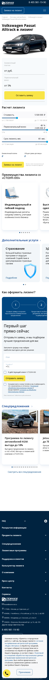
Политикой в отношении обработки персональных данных (24, 654)
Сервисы (6, 594)
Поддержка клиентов (13, 559)
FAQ (4, 521)
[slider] (17, 118)
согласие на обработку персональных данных (22, 391)
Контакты (7, 587)
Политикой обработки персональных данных (23, 387)
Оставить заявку (24, 95)
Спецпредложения (16, 406)
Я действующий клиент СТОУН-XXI (22, 372)
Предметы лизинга (11, 535)
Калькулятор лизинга (13, 565)
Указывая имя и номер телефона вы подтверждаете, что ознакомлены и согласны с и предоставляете (26, 388)
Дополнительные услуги (20, 240)
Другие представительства (13, 625)
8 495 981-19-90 (37, 2)
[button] (19, 232)
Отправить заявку (14, 378)
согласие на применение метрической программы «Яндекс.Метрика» (24, 643)
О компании (8, 572)
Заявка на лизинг (13, 10)
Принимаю (24, 672)
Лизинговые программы (14, 550)
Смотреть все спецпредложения (24, 471)
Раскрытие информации (14, 527)
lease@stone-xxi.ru (10, 604)
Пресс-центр (8, 581)
